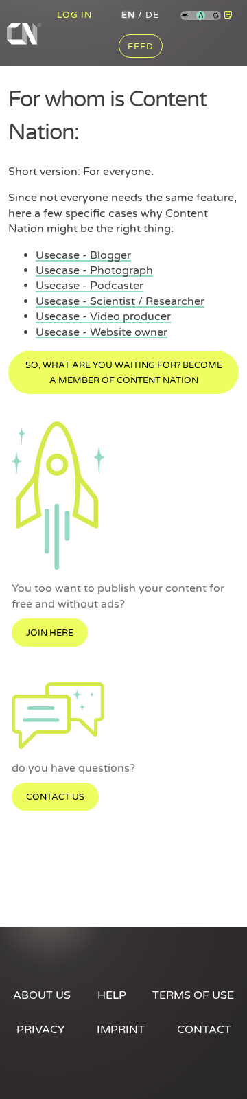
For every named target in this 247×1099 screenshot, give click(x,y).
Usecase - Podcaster (89, 285)
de (152, 15)
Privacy (40, 1030)
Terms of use (193, 995)
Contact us (55, 796)
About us (42, 995)
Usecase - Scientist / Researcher (120, 301)
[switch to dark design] (216, 16)
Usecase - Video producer (103, 316)
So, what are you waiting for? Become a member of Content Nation (123, 373)
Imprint (121, 1030)
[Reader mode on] (228, 15)
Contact (204, 1030)
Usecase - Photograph (94, 270)
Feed (141, 46)
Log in (74, 15)
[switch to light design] (184, 16)
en (128, 15)
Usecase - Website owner (101, 332)
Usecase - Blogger (83, 255)
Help (111, 995)
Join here (49, 632)
